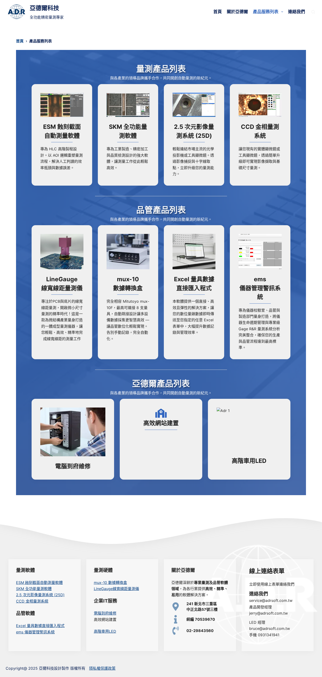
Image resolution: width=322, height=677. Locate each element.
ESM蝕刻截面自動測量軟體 (39, 582)
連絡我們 (296, 11)
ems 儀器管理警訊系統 (35, 632)
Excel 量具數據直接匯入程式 (40, 625)
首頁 (217, 11)
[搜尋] (313, 12)
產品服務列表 (265, 11)
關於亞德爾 (237, 11)
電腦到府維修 (105, 613)
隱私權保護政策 (102, 668)
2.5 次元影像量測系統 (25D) (40, 594)
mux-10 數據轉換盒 (110, 582)
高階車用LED (105, 631)
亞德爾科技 (44, 8)
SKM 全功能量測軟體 (34, 588)
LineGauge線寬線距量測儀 (116, 588)
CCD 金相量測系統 (32, 601)
